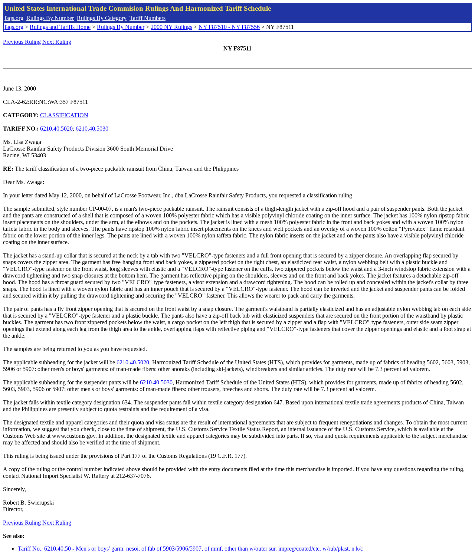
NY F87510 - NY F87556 (229, 27)
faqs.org (13, 18)
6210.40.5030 (92, 128)
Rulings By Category (102, 18)
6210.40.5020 (56, 128)
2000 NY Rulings (171, 27)
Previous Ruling (22, 42)
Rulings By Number (50, 18)
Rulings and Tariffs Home (60, 27)
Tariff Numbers (148, 18)
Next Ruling (56, 42)
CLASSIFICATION (64, 115)
